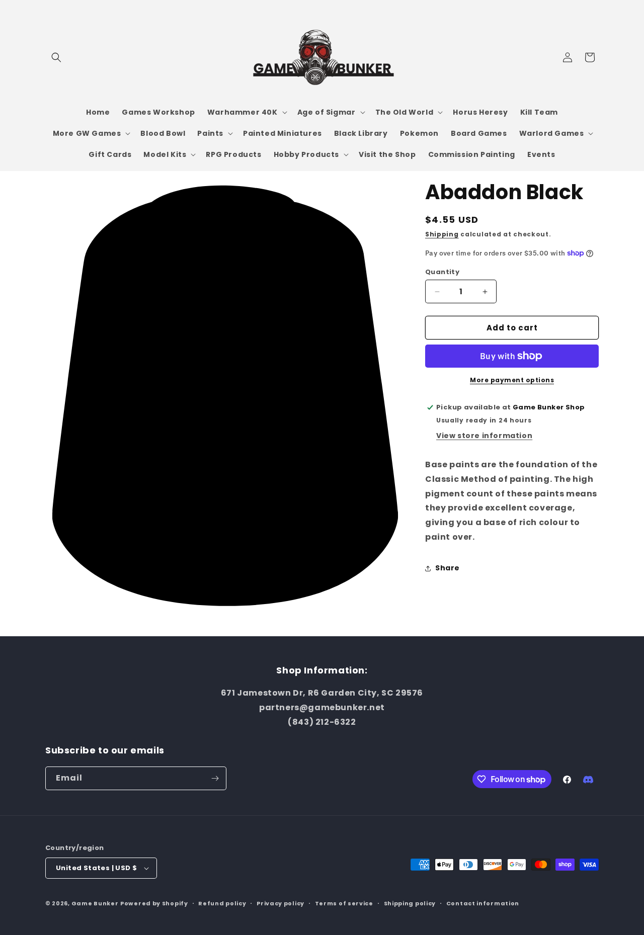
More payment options (512, 380)
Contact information (482, 903)
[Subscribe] (215, 778)
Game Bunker (95, 903)
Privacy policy (280, 903)
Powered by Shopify (154, 903)
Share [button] (447, 568)
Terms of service (344, 903)
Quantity (442, 272)
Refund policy (222, 903)
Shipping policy (410, 903)
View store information (484, 436)
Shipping (442, 234)
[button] (56, 57)
